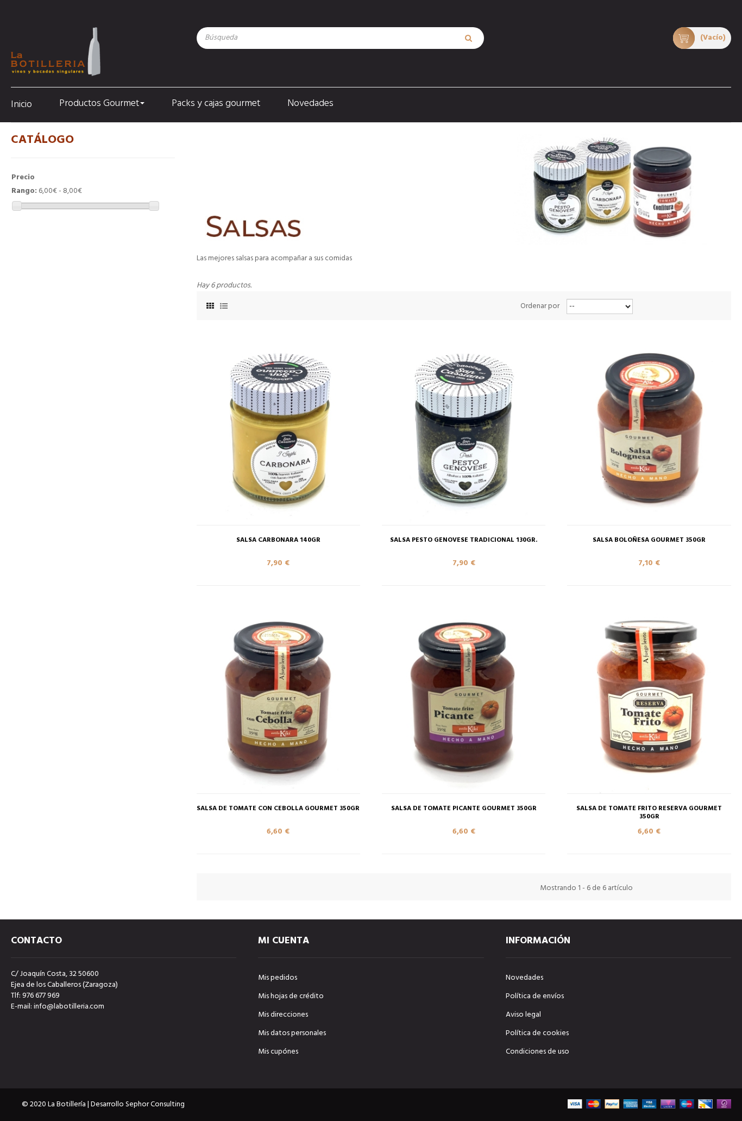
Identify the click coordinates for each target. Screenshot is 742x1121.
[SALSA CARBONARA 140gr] (278, 426)
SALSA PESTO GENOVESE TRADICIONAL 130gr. (463, 540)
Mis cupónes (278, 1051)
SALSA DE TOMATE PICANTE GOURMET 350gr (464, 809)
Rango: (24, 191)
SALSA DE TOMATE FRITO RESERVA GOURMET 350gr (649, 813)
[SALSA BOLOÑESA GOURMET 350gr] (649, 426)
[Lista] (223, 304)
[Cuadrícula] (210, 304)
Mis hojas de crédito (291, 996)
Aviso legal (523, 1015)
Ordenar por (539, 306)
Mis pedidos (277, 978)
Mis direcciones (283, 1015)
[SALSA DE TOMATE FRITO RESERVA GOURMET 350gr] (649, 695)
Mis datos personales (292, 1033)
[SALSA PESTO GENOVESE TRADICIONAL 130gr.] (463, 426)
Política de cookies (537, 1033)
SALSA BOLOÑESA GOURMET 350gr (649, 540)
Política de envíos (535, 996)
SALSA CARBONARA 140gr (278, 540)
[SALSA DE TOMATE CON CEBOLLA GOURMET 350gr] (278, 695)
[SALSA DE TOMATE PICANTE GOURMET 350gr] (463, 695)
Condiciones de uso (537, 1051)
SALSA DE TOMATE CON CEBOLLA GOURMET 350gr (278, 809)
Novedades (524, 978)
